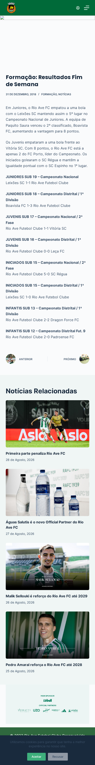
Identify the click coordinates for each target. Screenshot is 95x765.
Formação (49, 94)
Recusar (57, 756)
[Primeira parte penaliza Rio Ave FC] (47, 423)
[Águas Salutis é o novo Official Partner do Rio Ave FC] (47, 492)
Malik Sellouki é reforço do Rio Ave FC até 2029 (46, 596)
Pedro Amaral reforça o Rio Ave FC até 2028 (44, 664)
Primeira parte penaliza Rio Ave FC (35, 453)
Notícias (64, 94)
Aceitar (36, 756)
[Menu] (86, 7)
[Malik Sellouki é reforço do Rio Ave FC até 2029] (47, 566)
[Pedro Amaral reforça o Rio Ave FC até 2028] (47, 635)
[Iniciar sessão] (78, 8)
